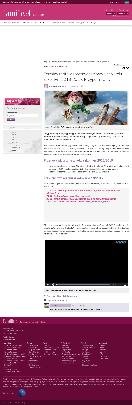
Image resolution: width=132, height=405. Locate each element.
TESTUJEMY (45, 23)
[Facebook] (122, 2)
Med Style (13, 150)
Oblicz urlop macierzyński (14, 354)
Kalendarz (8, 367)
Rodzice (34, 23)
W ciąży (93, 23)
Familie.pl (52, 66)
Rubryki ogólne (34, 352)
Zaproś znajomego (69, 356)
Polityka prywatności (70, 363)
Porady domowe (35, 367)
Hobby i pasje (49, 352)
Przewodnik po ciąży (12, 347)
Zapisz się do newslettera (121, 16)
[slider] (83, 284)
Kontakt (65, 345)
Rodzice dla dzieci (11, 369)
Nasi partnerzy (68, 358)
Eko (13, 139)
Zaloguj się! (111, 13)
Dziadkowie (33, 360)
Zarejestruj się (122, 13)
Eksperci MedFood (89, 365)
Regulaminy (66, 350)
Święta (85, 356)
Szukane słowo (13, 113)
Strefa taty (32, 363)
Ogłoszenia (33, 345)
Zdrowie (71, 23)
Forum (102, 345)
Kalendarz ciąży (10, 350)
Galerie (103, 352)
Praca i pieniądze (17, 145)
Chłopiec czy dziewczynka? (15, 356)
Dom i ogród (15, 142)
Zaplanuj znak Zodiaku (13, 371)
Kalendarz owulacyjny (13, 345)
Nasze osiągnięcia (69, 360)
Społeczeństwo (50, 350)
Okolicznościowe (51, 354)
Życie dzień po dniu (51, 347)
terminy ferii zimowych (88, 290)
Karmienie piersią (58, 23)
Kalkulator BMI (10, 363)
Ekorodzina (32, 347)
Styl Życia (86, 360)
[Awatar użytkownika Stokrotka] (46, 305)
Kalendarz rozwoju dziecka (14, 360)
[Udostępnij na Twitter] (127, 68)
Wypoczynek (16, 147)
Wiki (101, 354)
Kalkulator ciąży (10, 352)
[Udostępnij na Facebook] (123, 68)
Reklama (65, 347)
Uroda (14, 134)
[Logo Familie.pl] (17, 14)
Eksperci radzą (34, 350)
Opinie (47, 345)
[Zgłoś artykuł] (82, 86)
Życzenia (103, 356)
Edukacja (7, 365)
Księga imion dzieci (11, 358)
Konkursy (15, 23)
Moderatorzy (67, 352)
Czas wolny (86, 363)
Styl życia (25, 23)
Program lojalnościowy (71, 354)
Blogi (102, 347)
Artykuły (12, 127)
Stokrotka (54, 305)
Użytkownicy (33, 365)
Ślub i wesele (33, 354)
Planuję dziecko (82, 23)
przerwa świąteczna (70, 290)
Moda (13, 137)
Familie (7, 23)
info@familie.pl (9, 339)
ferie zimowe (55, 290)
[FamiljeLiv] (127, 2)
